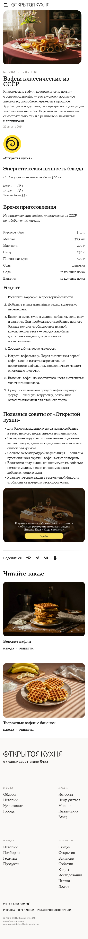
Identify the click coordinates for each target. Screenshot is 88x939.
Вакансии (66, 859)
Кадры (64, 870)
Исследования (70, 875)
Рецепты (29, 71)
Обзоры (9, 795)
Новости (66, 840)
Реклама (9, 910)
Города (9, 811)
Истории (10, 800)
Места (8, 788)
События (66, 864)
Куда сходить (13, 806)
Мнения (65, 806)
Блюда (9, 71)
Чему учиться (69, 800)
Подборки (11, 853)
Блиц (63, 817)
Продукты (11, 864)
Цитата (64, 881)
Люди (63, 788)
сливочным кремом (21, 448)
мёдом (24, 443)
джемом (37, 443)
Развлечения (68, 811)
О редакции (26, 910)
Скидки (64, 847)
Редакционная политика (54, 910)
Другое (64, 887)
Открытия (67, 853)
